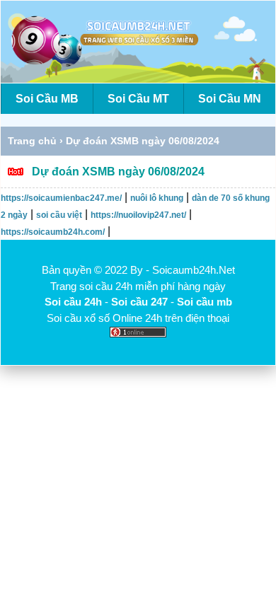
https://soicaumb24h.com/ (53, 232)
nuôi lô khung (156, 198)
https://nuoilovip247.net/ (138, 215)
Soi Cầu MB (47, 99)
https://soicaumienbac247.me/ (61, 198)
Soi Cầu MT (138, 99)
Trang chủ (32, 140)
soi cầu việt (59, 215)
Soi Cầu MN (229, 99)
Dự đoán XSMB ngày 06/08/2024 (118, 172)
